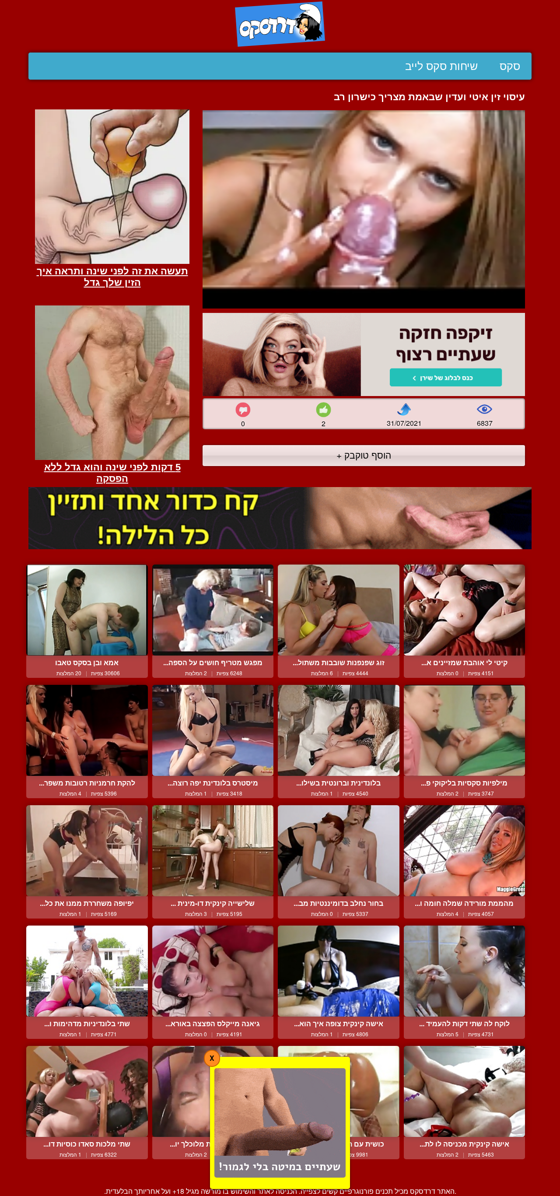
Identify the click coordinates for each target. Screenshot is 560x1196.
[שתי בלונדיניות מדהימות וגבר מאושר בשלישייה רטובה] (87, 971)
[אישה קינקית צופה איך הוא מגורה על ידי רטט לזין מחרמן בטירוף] (338, 971)
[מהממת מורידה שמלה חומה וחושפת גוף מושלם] (464, 850)
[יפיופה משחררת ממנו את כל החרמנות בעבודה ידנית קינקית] (87, 850)
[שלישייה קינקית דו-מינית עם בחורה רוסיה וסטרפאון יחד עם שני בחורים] (213, 850)
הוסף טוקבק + (363, 454)
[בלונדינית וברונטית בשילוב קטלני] (338, 730)
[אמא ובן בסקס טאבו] (87, 610)
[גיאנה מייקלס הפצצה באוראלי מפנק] (213, 971)
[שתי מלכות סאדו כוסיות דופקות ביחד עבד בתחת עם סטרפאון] (87, 1091)
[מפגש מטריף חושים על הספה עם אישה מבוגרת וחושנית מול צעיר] (213, 610)
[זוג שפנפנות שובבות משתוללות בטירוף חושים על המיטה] (338, 610)
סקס (510, 66)
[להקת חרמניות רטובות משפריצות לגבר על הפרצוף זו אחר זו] (87, 730)
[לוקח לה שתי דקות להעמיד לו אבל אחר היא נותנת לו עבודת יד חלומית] (464, 971)
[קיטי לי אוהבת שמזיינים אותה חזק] (464, 610)
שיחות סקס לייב (441, 66)
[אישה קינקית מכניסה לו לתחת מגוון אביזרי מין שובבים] (464, 1091)
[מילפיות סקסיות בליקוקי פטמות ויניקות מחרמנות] (464, 730)
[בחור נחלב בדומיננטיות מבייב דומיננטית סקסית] (338, 850)
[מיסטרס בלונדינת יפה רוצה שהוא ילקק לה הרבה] (213, 730)
